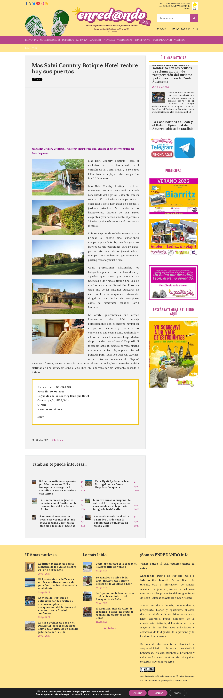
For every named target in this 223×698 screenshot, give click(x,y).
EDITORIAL (31, 39)
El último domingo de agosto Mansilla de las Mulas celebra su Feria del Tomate (57, 566)
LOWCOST (95, 39)
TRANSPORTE (142, 39)
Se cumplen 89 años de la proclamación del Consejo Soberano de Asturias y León (114, 580)
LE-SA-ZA (81, 39)
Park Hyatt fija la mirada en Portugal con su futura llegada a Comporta (112, 484)
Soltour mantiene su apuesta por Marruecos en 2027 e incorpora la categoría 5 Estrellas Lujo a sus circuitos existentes (57, 487)
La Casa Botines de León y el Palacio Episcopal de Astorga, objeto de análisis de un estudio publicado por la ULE (172, 107)
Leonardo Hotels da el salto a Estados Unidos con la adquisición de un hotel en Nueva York (111, 521)
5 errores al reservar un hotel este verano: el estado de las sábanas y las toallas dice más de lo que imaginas (57, 521)
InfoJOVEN (31, 48)
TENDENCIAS (124, 39)
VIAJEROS (179, 39)
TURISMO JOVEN (162, 39)
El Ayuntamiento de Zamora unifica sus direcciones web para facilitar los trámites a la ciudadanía (57, 584)
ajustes (117, 694)
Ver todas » (110, 628)
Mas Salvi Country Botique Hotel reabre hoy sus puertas (85, 68)
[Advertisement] (85, 117)
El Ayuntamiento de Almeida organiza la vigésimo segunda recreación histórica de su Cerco (115, 613)
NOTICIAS (109, 39)
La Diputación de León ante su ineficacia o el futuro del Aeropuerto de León (115, 596)
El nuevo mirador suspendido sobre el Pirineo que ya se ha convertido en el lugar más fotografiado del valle (112, 504)
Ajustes (178, 692)
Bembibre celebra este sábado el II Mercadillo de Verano (116, 565)
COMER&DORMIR (50, 39)
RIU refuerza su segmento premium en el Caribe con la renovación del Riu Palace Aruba (58, 504)
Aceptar (138, 692)
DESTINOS (68, 39)
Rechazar (158, 692)
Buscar (194, 18)
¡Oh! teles (57, 440)
